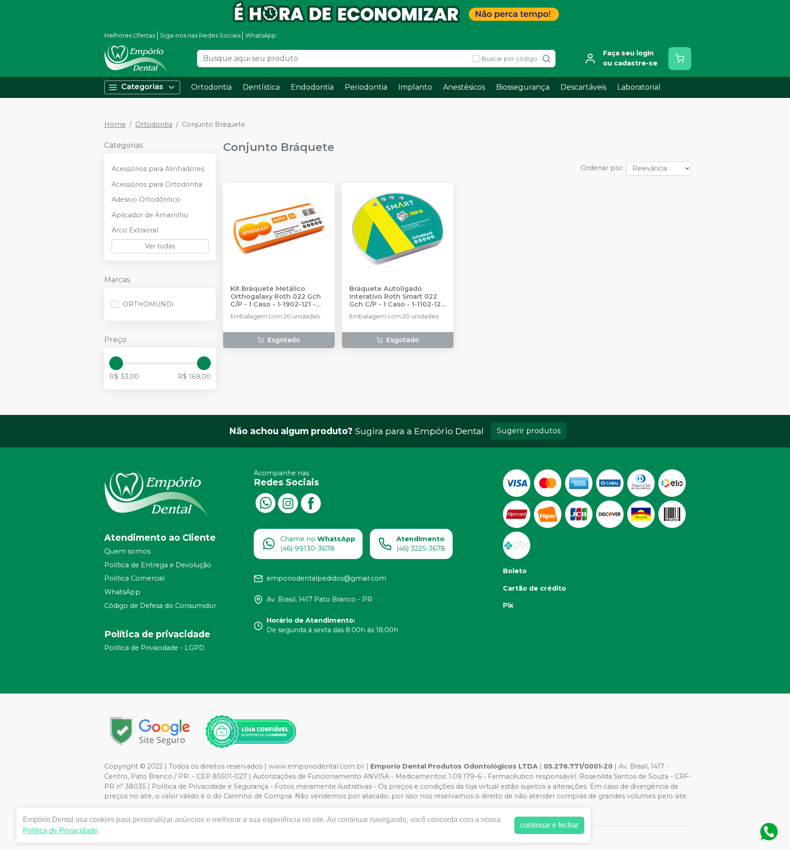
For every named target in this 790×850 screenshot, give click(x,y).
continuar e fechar (549, 825)
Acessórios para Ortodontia (157, 184)
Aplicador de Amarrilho (150, 215)
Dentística (261, 87)
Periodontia (366, 87)
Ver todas (160, 246)
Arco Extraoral (135, 230)
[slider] (116, 363)
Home (115, 124)
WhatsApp (260, 35)
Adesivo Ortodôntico (146, 199)
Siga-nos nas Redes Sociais (200, 35)
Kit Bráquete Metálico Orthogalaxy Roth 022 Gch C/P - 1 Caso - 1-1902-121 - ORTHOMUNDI (275, 297)
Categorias (142, 86)
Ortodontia (211, 87)
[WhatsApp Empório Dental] (265, 502)
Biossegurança (523, 87)
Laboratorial (639, 87)
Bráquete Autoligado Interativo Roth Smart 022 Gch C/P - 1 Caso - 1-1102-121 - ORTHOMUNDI (396, 297)
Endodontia (312, 87)
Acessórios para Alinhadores (158, 169)
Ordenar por (602, 168)
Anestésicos (464, 87)
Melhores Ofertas (129, 35)
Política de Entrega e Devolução (157, 565)
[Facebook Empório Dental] (310, 502)
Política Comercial (134, 579)
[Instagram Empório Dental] (288, 502)
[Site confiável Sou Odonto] (250, 731)
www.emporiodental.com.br (316, 766)
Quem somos (127, 551)
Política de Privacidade (60, 830)
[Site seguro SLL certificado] (150, 731)
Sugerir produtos (528, 430)
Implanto (415, 87)
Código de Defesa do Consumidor (160, 606)
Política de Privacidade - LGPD (154, 648)
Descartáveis (583, 87)
